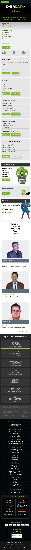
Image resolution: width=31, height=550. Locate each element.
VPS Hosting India (15, 465)
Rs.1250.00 (16, 156)
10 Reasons (15, 457)
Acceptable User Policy (9, 547)
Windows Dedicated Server (15, 450)
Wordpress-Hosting (15, 436)
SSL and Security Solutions (15, 441)
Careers (15, 484)
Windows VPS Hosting (15, 471)
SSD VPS (15, 466)
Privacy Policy (9, 544)
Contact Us (15, 482)
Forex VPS (15, 469)
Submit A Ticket (9, 209)
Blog (15, 479)
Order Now (5, 193)
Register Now (6, 179)
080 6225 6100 (15, 492)
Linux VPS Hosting (15, 473)
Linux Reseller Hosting (15, 431)
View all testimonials (23, 331)
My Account (5, 2)
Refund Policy (23, 547)
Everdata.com (20, 542)
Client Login (8, 212)
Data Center (15, 459)
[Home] (15, 6)
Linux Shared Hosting (15, 433)
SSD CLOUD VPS (15, 468)
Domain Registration (15, 424)
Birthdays (15, 485)
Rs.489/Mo (16, 73)
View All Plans (5, 73)
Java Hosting (15, 435)
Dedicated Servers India (15, 449)
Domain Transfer (15, 425)
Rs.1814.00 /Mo (16, 93)
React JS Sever (15, 452)
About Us (15, 481)
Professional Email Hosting (15, 443)
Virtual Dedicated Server (15, 474)
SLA (18, 547)
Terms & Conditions (19, 544)
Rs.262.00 (16, 134)
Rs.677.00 (16, 114)
